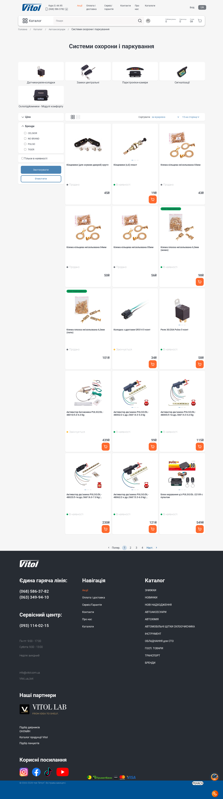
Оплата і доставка (91, 7)
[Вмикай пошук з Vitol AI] (148, 20)
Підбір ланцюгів (29, 743)
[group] (41, 73)
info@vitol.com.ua (29, 672)
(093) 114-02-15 (34, 625)
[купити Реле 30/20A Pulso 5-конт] (200, 364)
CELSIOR (32, 133)
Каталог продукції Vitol (33, 737)
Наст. (152, 548)
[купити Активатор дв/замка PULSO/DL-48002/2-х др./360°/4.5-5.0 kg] (153, 447)
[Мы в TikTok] (49, 772)
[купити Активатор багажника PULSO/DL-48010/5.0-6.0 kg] (106, 447)
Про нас (137, 7)
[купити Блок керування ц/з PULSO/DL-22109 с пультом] (200, 529)
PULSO (31, 144)
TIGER (31, 149)
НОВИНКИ (151, 597)
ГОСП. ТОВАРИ (154, 648)
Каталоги (150, 5)
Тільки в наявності (35, 158)
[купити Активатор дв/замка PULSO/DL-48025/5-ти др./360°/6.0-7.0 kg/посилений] (106, 529)
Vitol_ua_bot (26, 678)
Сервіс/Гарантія (92, 604)
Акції (79, 5)
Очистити (41, 178)
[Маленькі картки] (72, 117)
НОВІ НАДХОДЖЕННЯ (158, 604)
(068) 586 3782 (56, 9)
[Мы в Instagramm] (23, 772)
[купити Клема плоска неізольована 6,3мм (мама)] (200, 282)
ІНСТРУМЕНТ (153, 633)
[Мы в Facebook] (36, 772)
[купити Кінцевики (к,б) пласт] (153, 199)
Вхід (192, 7)
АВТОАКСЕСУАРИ (155, 612)
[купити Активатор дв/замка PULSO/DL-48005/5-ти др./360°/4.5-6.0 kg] (200, 447)
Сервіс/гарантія (109, 7)
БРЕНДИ (150, 662)
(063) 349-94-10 (34, 597)
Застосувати (41, 169)
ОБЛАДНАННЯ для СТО (159, 641)
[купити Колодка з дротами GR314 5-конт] (153, 364)
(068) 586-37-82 (34, 591)
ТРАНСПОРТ (152, 655)
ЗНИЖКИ (150, 590)
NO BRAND (33, 138)
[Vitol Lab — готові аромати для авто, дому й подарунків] (43, 708)
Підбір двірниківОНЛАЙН (29, 729)
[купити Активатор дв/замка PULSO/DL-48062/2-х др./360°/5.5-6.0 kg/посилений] (153, 529)
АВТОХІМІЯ (152, 619)
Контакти (125, 5)
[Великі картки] (78, 117)
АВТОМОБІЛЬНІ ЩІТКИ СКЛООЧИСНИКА (170, 626)
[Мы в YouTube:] (62, 772)
